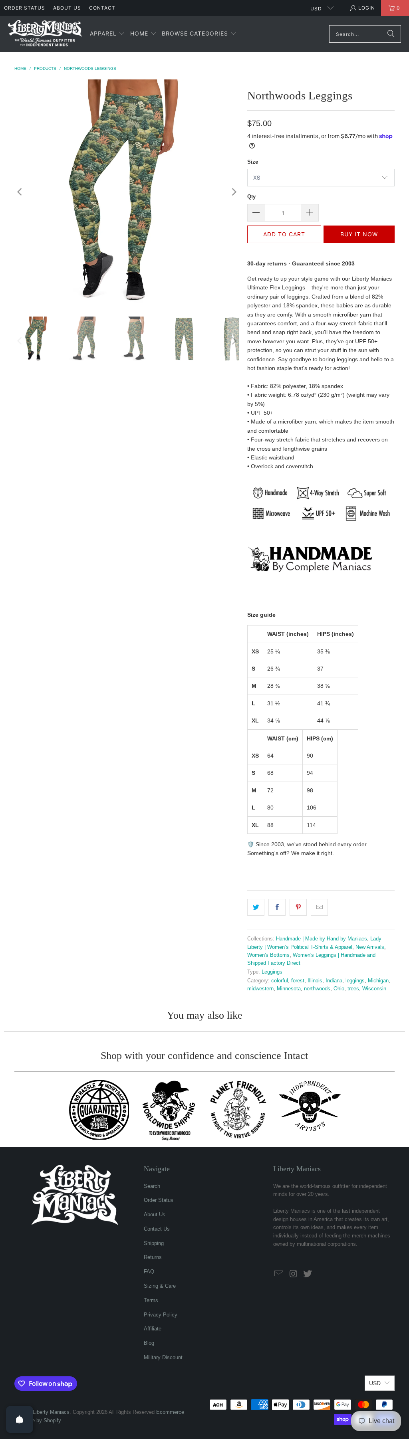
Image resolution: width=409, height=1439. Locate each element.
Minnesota (289, 989)
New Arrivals (369, 947)
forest (297, 981)
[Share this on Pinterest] (298, 907)
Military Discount (163, 1357)
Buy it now (359, 234)
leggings (355, 981)
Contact (102, 8)
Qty (251, 197)
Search (152, 1186)
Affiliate (152, 1329)
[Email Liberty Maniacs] (279, 1274)
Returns (153, 1257)
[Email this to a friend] (319, 907)
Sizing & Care (160, 1286)
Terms (151, 1300)
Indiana (334, 981)
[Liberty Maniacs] (45, 34)
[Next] (233, 192)
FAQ (149, 1272)
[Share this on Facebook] (277, 907)
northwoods (317, 989)
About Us (67, 8)
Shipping (154, 1243)
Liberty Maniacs (51, 1412)
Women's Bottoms (268, 955)
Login (366, 8)
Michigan (378, 981)
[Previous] (20, 192)
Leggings (272, 972)
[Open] (19, 1419)
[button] (107, 34)
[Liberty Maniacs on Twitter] (308, 1274)
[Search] (391, 34)
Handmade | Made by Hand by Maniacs (321, 939)
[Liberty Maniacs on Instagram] (294, 1274)
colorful (279, 981)
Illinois (315, 981)
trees (353, 989)
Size (252, 162)
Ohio (339, 989)
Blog (149, 1343)
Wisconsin (374, 989)
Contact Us (157, 1229)
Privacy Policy (160, 1315)
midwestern (260, 989)
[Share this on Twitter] (255, 907)
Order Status (24, 8)
